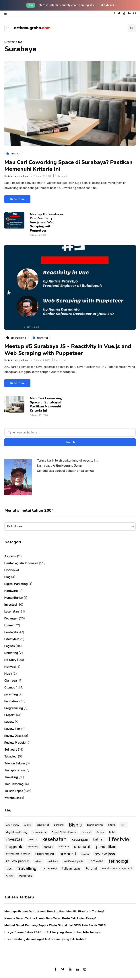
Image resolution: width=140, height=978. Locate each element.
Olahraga (10, 680)
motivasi (48, 846)
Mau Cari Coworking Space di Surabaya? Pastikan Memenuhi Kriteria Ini (68, 166)
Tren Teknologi (14, 784)
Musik (8, 673)
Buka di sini (106, 5)
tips (9, 868)
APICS (27, 824)
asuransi (42, 825)
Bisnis (8, 570)
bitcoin (112, 825)
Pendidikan (12, 701)
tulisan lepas (71, 868)
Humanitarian (13, 597)
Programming (13, 708)
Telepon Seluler (14, 763)
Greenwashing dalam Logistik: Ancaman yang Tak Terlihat (45, 939)
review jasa (104, 854)
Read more (17, 199)
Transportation (14, 770)
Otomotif (10, 687)
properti (67, 853)
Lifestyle (10, 639)
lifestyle (119, 839)
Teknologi (10, 756)
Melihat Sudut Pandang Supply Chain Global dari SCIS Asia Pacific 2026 (55, 925)
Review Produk (14, 742)
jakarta (33, 839)
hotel (112, 832)
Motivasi (10, 666)
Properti (9, 715)
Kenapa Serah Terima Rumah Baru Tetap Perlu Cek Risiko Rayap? (50, 918)
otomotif (82, 846)
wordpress (25, 875)
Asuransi (10, 556)
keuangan (80, 839)
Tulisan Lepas (13, 791)
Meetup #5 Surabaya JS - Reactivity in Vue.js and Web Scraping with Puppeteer (46, 222)
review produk (17, 861)
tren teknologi (49, 868)
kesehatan (11, 611)
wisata (9, 875)
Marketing (11, 653)
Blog (7, 577)
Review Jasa (13, 735)
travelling (26, 868)
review (85, 853)
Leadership (12, 632)
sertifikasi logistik (73, 861)
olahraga (64, 846)
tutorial (91, 868)
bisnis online (95, 825)
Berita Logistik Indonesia (21, 563)
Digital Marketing (16, 584)
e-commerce (39, 832)
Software (10, 749)
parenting (11, 694)
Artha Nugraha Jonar (18, 176)
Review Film (12, 729)
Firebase (86, 832)
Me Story (10, 660)
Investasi (10, 604)
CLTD (123, 824)
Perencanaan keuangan (18, 854)
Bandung (59, 825)
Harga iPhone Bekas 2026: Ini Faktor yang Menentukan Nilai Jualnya (52, 932)
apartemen (12, 824)
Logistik (9, 646)
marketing (33, 846)
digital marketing (16, 832)
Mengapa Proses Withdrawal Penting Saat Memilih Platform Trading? (54, 912)
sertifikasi (52, 861)
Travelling (11, 777)
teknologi (118, 861)
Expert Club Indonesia (64, 832)
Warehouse (12, 798)
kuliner (9, 625)
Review (9, 722)
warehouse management (117, 868)
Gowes (100, 832)
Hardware (11, 591)
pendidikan (106, 846)
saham (38, 861)
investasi (15, 839)
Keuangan (11, 618)
